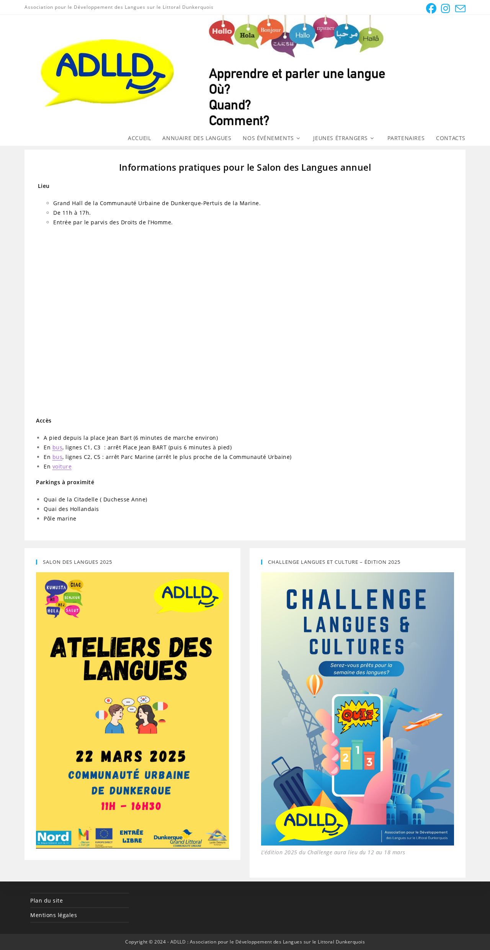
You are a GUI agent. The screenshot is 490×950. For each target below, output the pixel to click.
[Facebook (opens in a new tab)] (431, 8)
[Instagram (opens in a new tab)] (446, 8)
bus (57, 447)
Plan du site (46, 900)
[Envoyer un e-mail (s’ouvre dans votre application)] (459, 8)
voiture (62, 466)
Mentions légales (53, 915)
